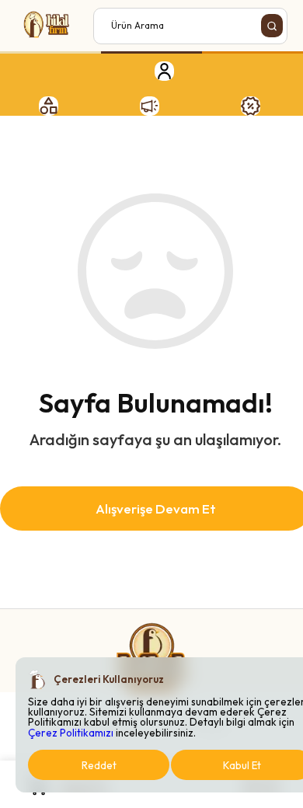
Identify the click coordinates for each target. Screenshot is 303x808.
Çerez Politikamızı (70, 732)
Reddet (99, 765)
